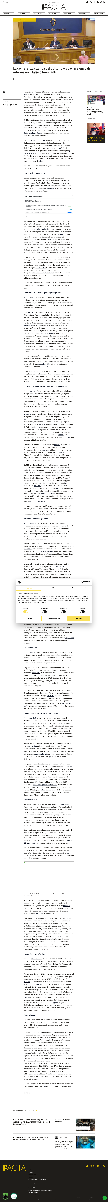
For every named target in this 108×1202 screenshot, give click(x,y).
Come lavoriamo (32, 1174)
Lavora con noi (32, 1195)
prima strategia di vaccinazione (45, 784)
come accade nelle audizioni (43, 273)
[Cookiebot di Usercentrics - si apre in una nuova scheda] (82, 582)
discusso (32, 470)
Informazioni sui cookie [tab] (79, 588)
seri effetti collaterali (37, 501)
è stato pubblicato (38, 140)
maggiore (54, 1002)
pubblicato (62, 234)
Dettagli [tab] (54, 588)
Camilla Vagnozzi (11, 92)
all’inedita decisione (48, 790)
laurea (69, 766)
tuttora (67, 437)
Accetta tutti (78, 618)
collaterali (28, 549)
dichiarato (45, 450)
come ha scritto (58, 566)
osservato (50, 695)
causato (27, 981)
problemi (37, 486)
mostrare (52, 493)
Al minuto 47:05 (30, 652)
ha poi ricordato (47, 333)
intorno (39, 913)
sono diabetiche (44, 364)
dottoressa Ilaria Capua (33, 133)
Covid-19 (27, 1093)
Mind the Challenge (33, 1192)
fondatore (50, 188)
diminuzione (29, 419)
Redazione (31, 1172)
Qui (44, 1086)
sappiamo (61, 452)
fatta (46, 180)
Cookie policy (91, 1198)
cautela (42, 424)
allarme (57, 444)
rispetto (27, 997)
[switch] (44, 611)
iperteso (44, 366)
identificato (28, 325)
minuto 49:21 (36, 959)
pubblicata (36, 672)
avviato (61, 435)
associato (27, 414)
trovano (27, 921)
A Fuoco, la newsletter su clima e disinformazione (40, 1190)
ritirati (67, 483)
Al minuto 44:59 (30, 523)
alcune (41, 551)
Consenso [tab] (29, 588)
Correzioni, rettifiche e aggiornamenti (37, 1179)
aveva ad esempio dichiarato (43, 229)
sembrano (44, 493)
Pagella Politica (32, 1188)
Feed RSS (31, 1170)
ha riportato (40, 984)
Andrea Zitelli (63, 1137)
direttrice (48, 777)
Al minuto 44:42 (30, 391)
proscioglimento (41, 754)
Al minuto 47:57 (30, 718)
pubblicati (58, 936)
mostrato (66, 905)
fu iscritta (33, 746)
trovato (37, 427)
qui (55, 148)
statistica (31, 312)
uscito (67, 496)
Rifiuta (30, 618)
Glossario (31, 1177)
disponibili (69, 638)
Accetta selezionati (54, 618)
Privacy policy (78, 1198)
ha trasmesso (41, 267)
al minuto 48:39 (63, 804)
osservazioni (49, 551)
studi (66, 918)
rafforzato (60, 488)
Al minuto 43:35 (30, 297)
